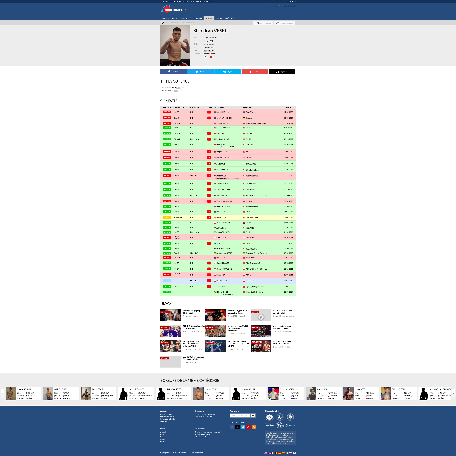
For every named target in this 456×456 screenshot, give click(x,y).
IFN (247, 152)
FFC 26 (248, 158)
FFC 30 (248, 139)
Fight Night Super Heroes (255, 287)
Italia (201, 1)
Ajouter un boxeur (264, 23)
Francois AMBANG (223, 128)
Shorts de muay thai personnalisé (207, 432)
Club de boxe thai (201, 437)
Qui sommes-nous (167, 417)
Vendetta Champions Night (256, 123)
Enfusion (249, 118)
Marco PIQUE (221, 218)
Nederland (207, 1)
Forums (198, 18)
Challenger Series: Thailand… (256, 253)
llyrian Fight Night (252, 169)
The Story (249, 144)
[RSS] (254, 427)
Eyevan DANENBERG (224, 158)
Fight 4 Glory (250, 189)
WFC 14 (249, 275)
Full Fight (249, 201)
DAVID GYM (208, 50)
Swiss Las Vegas (252, 175)
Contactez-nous (166, 414)
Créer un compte (289, 6)
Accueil (165, 18)
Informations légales (168, 419)
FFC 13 (248, 223)
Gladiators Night (252, 218)
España (197, 1)
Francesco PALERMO (224, 206)
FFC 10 (248, 243)
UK (171, 1)
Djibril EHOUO (221, 175)
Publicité (163, 421)
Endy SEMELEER (222, 112)
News (174, 18)
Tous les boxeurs (188, 23)
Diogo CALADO (222, 152)
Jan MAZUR (220, 163)
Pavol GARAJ (221, 227)
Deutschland (189, 1)
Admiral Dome (251, 163)
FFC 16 (248, 212)
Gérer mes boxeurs (285, 23)
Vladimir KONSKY (223, 223)
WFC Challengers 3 (253, 263)
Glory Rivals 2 (251, 112)
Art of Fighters (251, 248)
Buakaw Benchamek (202, 434)
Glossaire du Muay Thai (203, 417)
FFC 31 (248, 128)
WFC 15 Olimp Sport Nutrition (257, 269)
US (169, 1)
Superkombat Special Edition (256, 195)
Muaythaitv (182, 453)
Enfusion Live (251, 183)
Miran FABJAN (221, 275)
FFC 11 (248, 232)
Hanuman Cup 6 (251, 281)
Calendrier (186, 18)
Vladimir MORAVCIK (224, 201)
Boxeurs (209, 18)
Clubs (219, 18)
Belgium (181, 1)
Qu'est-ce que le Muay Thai (205, 414)
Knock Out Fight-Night (254, 292)
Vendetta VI (250, 258)
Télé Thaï (229, 18)
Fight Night (250, 227)
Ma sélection (171, 23)
